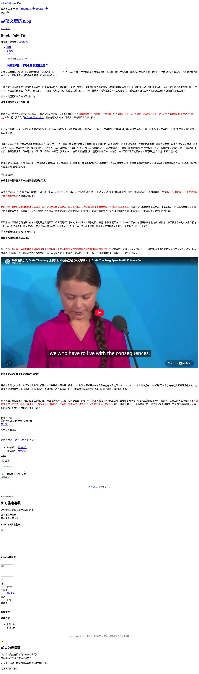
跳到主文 (5, 28)
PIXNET (79, 636)
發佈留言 (5, 477)
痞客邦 (18, 440)
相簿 (8, 47)
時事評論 (22, 451)
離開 (15, 669)
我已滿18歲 (6, 669)
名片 (8, 54)
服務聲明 (125, 636)
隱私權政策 (114, 636)
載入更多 (5, 461)
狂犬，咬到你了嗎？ (33, 117)
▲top (3, 455)
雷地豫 (4, 424)
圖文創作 (23, 42)
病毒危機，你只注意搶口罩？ (27, 65)
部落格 (9, 51)
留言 (24, 440)
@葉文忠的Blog (16, 21)
